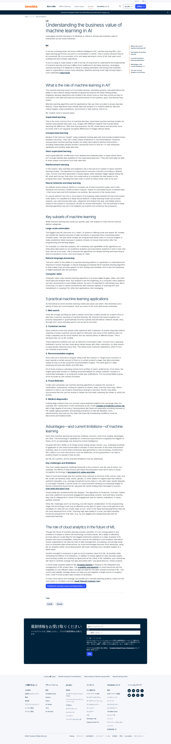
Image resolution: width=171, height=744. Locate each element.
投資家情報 (110, 729)
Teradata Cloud (51, 694)
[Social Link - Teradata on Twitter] (142, 690)
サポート (137, 1)
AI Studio (49, 704)
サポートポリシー (139, 736)
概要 (47, 690)
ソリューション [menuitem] (79, 6)
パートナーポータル (72, 719)
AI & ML (49, 604)
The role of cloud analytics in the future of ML (138, 71)
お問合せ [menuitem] (139, 6)
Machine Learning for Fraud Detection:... (70, 676)
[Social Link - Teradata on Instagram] (137, 695)
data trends (65, 73)
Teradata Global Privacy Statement (121, 648)
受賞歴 (27, 701)
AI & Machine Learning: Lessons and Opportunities (65, 586)
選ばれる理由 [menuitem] (51, 6)
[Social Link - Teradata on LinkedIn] (129, 690)
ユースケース (70, 712)
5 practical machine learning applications (137, 59)
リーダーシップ (112, 697)
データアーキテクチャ (94, 697)
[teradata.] (31, 6)
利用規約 (114, 736)
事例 (26, 697)
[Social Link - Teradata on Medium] (137, 690)
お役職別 (28, 690)
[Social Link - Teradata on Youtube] (129, 695)
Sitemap (72, 736)
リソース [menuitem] (90, 6)
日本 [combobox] (143, 1)
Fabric (48, 701)
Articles (59, 604)
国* (88, 630)
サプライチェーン (71, 709)
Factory (48, 697)
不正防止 (69, 705)
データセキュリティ (93, 704)
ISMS (121, 736)
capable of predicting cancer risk (110, 406)
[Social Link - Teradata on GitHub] (133, 690)
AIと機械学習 (91, 690)
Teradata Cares (112, 711)
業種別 (68, 690)
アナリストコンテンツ (32, 704)
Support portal (92, 722)
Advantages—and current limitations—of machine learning (138, 65)
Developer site (91, 719)
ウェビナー (90, 711)
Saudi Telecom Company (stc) (87, 581)
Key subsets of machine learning (138, 53)
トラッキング (99, 736)
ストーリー (110, 701)
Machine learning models (120, 676)
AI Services (49, 711)
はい (90, 638)
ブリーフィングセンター (115, 722)
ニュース (110, 726)
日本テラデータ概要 (113, 694)
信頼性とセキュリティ (32, 694)
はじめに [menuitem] (127, 6)
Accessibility (128, 736)
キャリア (110, 715)
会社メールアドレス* (95, 626)
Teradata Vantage (84, 565)
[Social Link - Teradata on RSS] (142, 695)
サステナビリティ (113, 704)
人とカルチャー (112, 708)
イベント (110, 719)
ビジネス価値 (29, 708)
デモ (88, 715)
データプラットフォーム (94, 701)
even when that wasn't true (57, 488)
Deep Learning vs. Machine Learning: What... (97, 676)
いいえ (98, 638)
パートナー (69, 716)
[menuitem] (120, 6)
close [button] (168, 12)
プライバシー (80, 736)
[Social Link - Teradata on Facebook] (133, 695)
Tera (47, 708)
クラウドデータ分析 (93, 694)
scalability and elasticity (88, 567)
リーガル (107, 736)
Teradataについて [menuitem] (103, 6)
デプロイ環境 (29, 711)
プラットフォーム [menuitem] (65, 6)
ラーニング (90, 708)
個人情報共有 (90, 736)
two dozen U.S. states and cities (81, 472)
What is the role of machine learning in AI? (138, 47)
